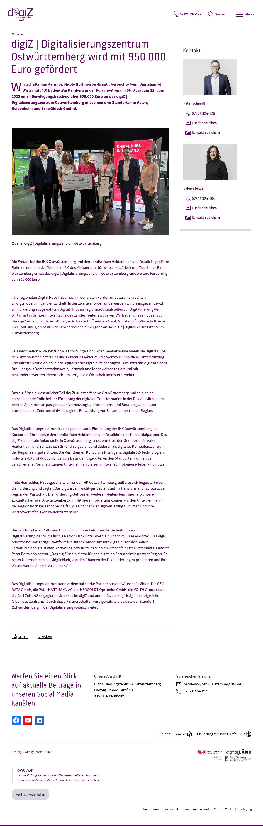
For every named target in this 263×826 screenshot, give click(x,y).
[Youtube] (27, 720)
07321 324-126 (203, 113)
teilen (23, 636)
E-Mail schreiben (204, 123)
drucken (45, 636)
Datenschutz (171, 809)
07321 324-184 (203, 198)
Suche (220, 14)
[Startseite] (20, 14)
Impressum (151, 809)
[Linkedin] (39, 720)
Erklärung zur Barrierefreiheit (221, 734)
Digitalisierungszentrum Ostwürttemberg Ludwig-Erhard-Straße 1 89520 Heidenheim (127, 690)
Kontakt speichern (206, 132)
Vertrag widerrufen (30, 794)
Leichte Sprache (173, 734)
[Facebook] (16, 720)
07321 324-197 (190, 14)
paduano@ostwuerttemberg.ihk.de (212, 684)
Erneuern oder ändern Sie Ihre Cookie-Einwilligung (218, 809)
